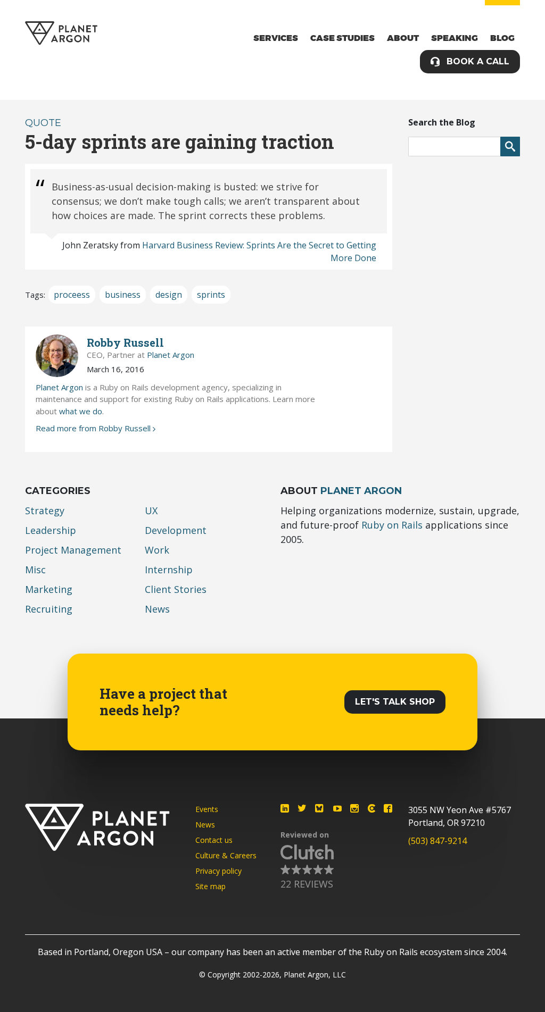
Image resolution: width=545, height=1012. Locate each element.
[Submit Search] (510, 146)
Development (176, 530)
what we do (80, 411)
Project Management (73, 549)
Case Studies (342, 38)
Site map (210, 886)
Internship (169, 569)
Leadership (50, 530)
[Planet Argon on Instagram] (354, 808)
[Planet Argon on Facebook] (388, 808)
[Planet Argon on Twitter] (302, 808)
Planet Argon (170, 354)
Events (206, 809)
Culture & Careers (226, 855)
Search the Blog (441, 122)
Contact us (214, 840)
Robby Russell (125, 342)
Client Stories (176, 589)
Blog (502, 38)
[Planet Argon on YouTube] (337, 808)
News (157, 609)
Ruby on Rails (392, 524)
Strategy (44, 510)
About (403, 38)
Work (157, 549)
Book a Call (478, 61)
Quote (43, 123)
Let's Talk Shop (395, 702)
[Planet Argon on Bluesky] (320, 808)
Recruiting (48, 609)
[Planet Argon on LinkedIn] (284, 808)
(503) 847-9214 (437, 841)
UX (151, 510)
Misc (35, 569)
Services (275, 38)
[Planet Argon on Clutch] (371, 808)
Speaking (454, 38)
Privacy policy (218, 871)
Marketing (48, 589)
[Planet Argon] (61, 33)
